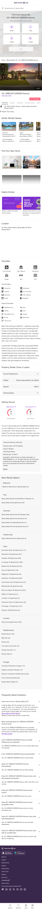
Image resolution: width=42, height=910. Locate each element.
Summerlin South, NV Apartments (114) (14, 550)
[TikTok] (25, 889)
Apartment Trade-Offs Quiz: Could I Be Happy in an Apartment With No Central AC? (32, 213)
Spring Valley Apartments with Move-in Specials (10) (18, 499)
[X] (14, 889)
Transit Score (29, 407)
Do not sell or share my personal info (11, 886)
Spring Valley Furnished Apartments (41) (14, 522)
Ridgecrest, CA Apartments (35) (11, 574)
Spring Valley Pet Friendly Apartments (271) (15, 526)
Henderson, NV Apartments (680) (12, 578)
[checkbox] (11, 28)
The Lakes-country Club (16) (10, 646)
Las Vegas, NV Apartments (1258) (12, 562)
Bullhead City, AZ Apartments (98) (12, 586)
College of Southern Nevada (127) (12, 670)
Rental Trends (5, 862)
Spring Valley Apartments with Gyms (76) (14, 518)
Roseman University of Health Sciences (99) (15, 674)
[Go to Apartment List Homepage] (21, 2)
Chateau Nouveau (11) (9, 650)
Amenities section (7, 734)
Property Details (30, 103)
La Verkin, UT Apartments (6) (11, 598)
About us (4, 857)
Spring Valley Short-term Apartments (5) (14, 538)
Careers (4, 860)
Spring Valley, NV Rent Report (11, 713)
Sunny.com (4, 877)
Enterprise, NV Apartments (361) (12, 554)
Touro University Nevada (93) (11, 678)
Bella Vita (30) (6, 638)
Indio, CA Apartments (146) (10, 570)
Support (4, 865)
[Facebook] (10, 889)
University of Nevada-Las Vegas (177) (13, 666)
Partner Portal (5, 883)
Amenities (20, 103)
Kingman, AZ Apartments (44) (11, 610)
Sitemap (4, 874)
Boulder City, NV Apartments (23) (12, 566)
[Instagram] (21, 889)
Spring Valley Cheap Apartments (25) (13, 503)
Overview (5, 103)
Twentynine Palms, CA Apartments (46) (14, 602)
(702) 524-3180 (6, 96)
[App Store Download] (7, 854)
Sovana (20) (5, 642)
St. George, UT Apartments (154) (12, 606)
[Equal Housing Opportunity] (3, 889)
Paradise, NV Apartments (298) (11, 558)
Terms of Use (5, 871)
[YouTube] (17, 889)
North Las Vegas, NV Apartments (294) (14, 590)
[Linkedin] (6, 889)
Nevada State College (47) (10, 682)
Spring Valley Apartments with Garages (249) (15, 514)
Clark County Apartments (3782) (12, 622)
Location (12, 103)
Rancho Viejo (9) (7, 654)
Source (5, 469)
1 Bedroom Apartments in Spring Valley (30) (15, 487)
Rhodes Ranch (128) (8, 634)
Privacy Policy (5, 868)
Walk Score (10, 407)
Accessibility (5, 880)
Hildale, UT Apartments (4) (10, 594)
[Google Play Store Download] (19, 854)
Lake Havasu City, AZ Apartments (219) (14, 582)
